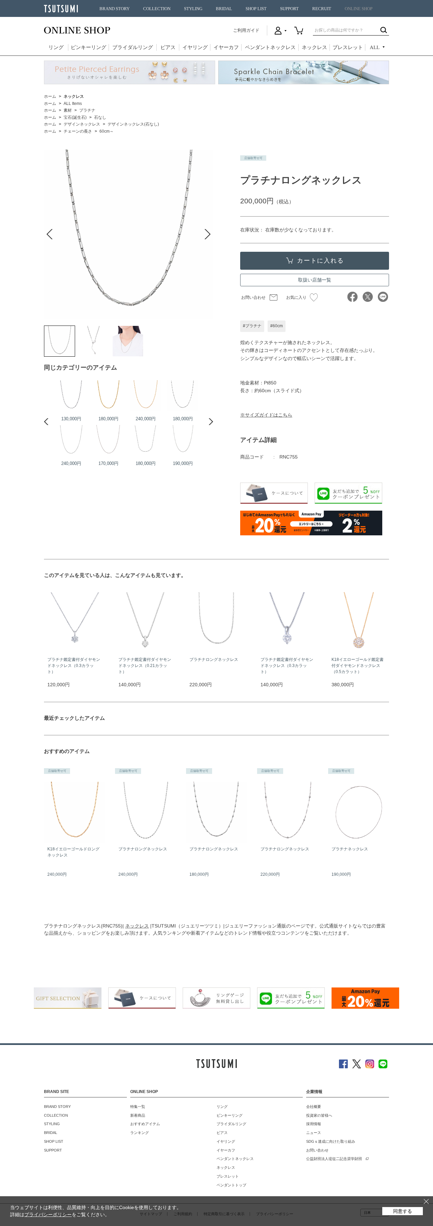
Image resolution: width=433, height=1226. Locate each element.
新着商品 (137, 1115)
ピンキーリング (88, 47)
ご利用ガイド (246, 30)
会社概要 (313, 1107)
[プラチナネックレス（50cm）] (108, 440)
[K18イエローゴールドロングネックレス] (145, 395)
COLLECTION (156, 8)
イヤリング (195, 47)
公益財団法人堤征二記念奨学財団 (334, 1159)
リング (56, 47)
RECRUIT (321, 8)
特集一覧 (137, 1107)
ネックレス (314, 47)
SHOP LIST (256, 8)
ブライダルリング (132, 47)
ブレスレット (348, 47)
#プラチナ (252, 326)
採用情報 (313, 1124)
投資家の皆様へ (319, 1115)
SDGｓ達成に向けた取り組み (330, 1141)
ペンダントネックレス (270, 47)
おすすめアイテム (145, 1124)
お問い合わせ (253, 297)
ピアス (168, 47)
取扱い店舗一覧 (314, 280)
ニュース (313, 1133)
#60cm (276, 326)
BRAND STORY (114, 8)
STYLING (193, 8)
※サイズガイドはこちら (266, 415)
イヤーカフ (226, 47)
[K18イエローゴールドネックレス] (108, 395)
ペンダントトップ (231, 1185)
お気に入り (296, 297)
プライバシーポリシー (48, 1214)
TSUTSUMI (61, 8)
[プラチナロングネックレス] (59, 341)
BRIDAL (224, 8)
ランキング (139, 1133)
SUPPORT (289, 8)
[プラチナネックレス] (71, 395)
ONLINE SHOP (358, 8)
